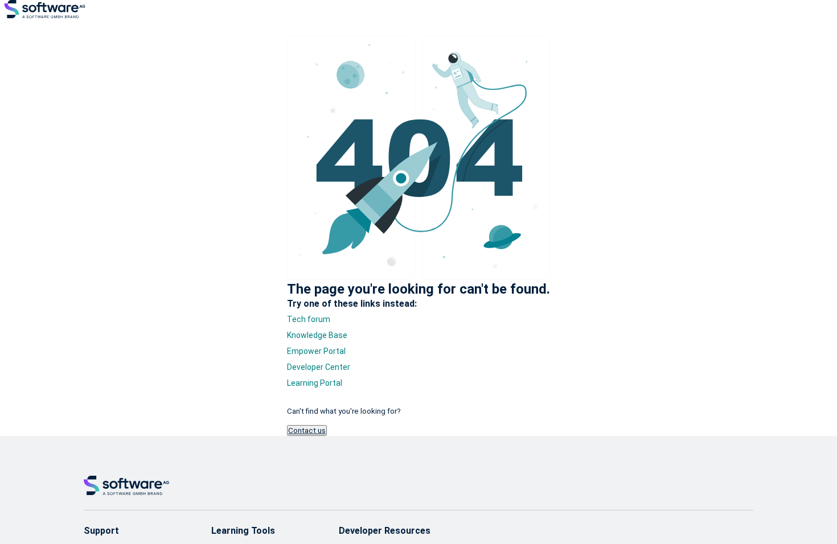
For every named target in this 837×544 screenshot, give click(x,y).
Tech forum (308, 319)
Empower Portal (316, 351)
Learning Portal (314, 383)
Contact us (307, 430)
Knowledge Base (317, 335)
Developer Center (318, 367)
